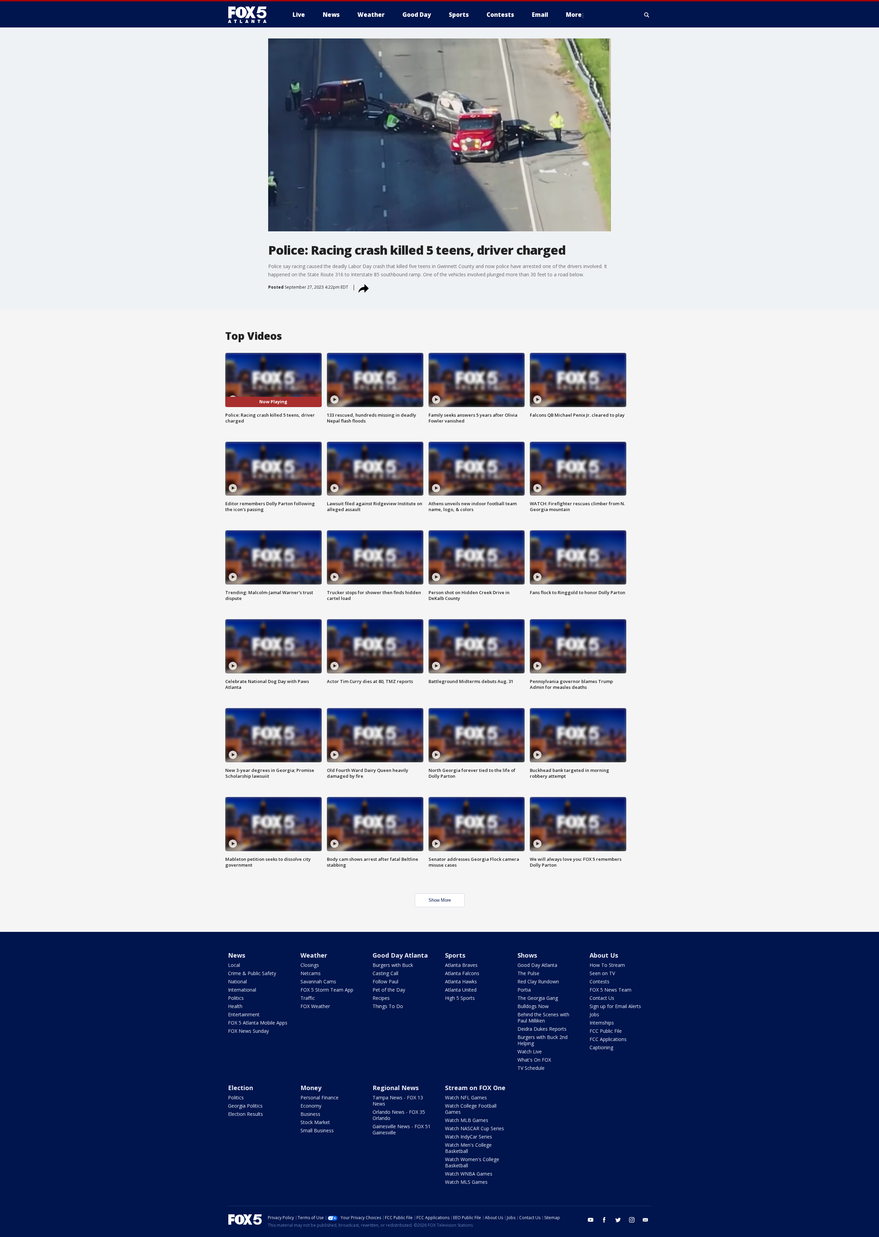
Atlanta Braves (461, 965)
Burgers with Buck (393, 965)
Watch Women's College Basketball (472, 1162)
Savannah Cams (318, 981)
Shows (527, 955)
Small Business (317, 1130)
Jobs (594, 1014)
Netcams (310, 973)
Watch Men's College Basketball (468, 1148)
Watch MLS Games (466, 1182)
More (574, 15)
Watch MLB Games (466, 1120)
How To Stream (607, 965)
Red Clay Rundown (538, 981)
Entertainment (244, 1014)
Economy (310, 1105)
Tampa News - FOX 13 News (398, 1100)
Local (234, 965)
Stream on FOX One (475, 1088)
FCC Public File (606, 1031)
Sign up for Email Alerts (615, 1006)
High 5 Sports (460, 998)
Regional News (396, 1088)
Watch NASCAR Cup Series (474, 1128)
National (237, 981)
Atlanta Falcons (462, 973)
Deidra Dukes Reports (542, 1029)
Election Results (245, 1114)
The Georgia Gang (537, 998)
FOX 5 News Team (610, 989)
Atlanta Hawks (461, 981)
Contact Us (602, 998)
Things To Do (388, 1006)
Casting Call (385, 973)
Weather (313, 955)
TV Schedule (531, 1068)
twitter (618, 1219)
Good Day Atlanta (400, 955)
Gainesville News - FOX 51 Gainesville (402, 1129)
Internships (602, 1022)
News (236, 955)
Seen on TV (602, 973)
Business (310, 1114)
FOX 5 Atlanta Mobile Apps (257, 1022)
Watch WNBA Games (468, 1173)
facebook (604, 1219)
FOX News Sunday (248, 1031)
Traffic (307, 998)
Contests (599, 981)
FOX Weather (315, 1006)
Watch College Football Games (470, 1108)
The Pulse (528, 973)
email (645, 1219)
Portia (524, 989)
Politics (236, 998)
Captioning (601, 1047)
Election (240, 1088)
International (242, 989)
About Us (604, 955)
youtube (590, 1219)
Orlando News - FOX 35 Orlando (399, 1115)
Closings (309, 965)
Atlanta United (461, 989)
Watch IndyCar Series (468, 1136)
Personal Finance (319, 1097)
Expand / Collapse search (647, 15)
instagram (631, 1219)
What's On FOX (534, 1059)
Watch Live (529, 1051)
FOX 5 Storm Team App (326, 989)
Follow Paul (385, 981)
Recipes (381, 998)
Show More (440, 900)
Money (310, 1088)
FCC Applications (608, 1039)
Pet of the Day (389, 989)
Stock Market (315, 1122)
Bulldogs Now (533, 1006)
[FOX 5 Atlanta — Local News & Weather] (250, 15)
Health (235, 1006)
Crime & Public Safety (252, 973)
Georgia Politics (245, 1105)
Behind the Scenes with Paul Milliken (543, 1017)
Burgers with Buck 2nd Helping (542, 1040)
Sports (455, 955)
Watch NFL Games (466, 1097)
